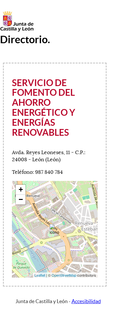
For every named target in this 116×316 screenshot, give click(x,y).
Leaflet (39, 275)
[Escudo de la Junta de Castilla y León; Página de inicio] (17, 30)
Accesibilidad (86, 301)
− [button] (21, 199)
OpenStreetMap (64, 275)
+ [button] (21, 189)
